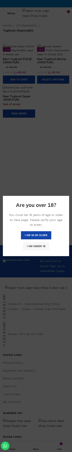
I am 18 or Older (36, 235)
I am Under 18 (36, 246)
